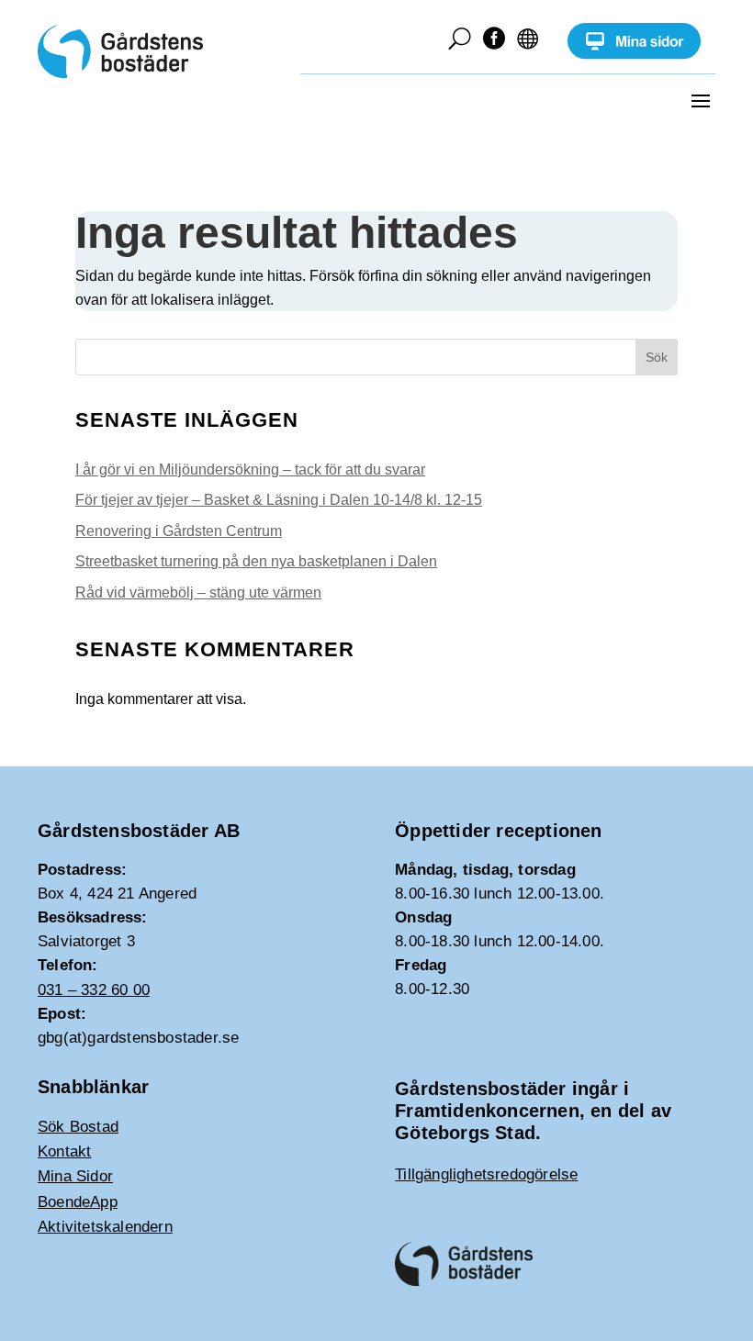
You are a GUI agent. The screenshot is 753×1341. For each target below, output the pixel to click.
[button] (700, 100)
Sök (657, 357)
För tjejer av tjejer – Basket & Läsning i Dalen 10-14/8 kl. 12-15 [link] (278, 500)
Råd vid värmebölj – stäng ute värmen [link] (198, 592)
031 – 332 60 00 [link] (94, 990)
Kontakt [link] (64, 1151)
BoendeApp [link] (78, 1202)
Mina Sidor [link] (75, 1176)
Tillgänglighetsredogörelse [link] (486, 1174)
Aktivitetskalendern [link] (105, 1226)
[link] (634, 54)
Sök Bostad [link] (78, 1126)
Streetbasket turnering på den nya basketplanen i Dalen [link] (256, 561)
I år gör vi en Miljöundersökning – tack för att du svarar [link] (250, 469)
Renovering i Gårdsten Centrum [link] (178, 531)
